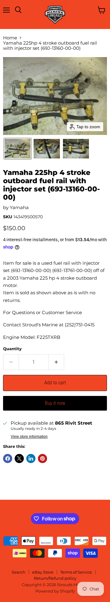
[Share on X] (19, 458)
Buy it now (55, 403)
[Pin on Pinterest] (42, 458)
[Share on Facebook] (7, 458)
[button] (17, 148)
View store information (29, 436)
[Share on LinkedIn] (30, 458)
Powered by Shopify (55, 591)
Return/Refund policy (55, 578)
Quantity (12, 348)
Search (18, 572)
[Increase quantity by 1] (56, 362)
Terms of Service (76, 572)
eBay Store (42, 572)
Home (10, 37)
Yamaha (19, 207)
